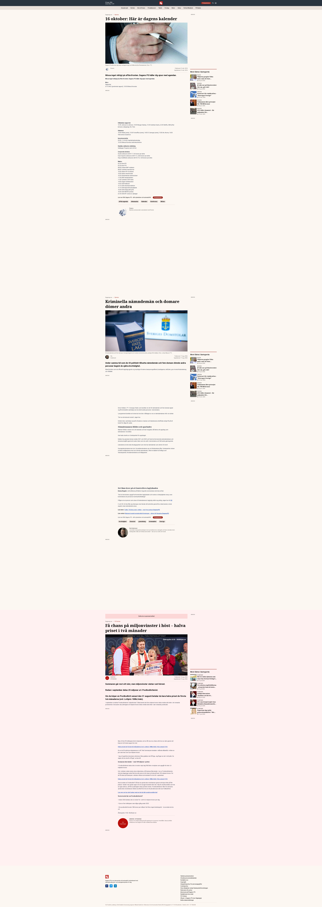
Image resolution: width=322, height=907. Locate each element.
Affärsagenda (123, 201)
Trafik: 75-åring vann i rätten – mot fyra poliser (142, 510)
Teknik (160, 8)
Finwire (131, 208)
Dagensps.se (108, 14)
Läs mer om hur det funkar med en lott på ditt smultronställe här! (137, 792)
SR (171, 500)
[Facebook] (106, 885)
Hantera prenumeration (187, 876)
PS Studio (198, 8)
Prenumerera (206, 3)
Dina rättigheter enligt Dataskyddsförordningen (194, 888)
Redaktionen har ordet (186, 894)
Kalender (144, 201)
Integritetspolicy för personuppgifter (191, 884)
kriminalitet (152, 521)
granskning (142, 521)
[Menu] (216, 3)
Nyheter (117, 14)
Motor (173, 8)
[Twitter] (111, 885)
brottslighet (122, 521)
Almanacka (134, 201)
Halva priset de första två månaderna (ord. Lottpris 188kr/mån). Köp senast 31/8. (143, 747)
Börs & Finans (141, 8)
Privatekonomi (152, 8)
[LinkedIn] (115, 885)
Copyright (183, 882)
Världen (132, 8)
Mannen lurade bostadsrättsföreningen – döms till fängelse (147, 513)
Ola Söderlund (133, 528)
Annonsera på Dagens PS (187, 892)
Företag (167, 8)
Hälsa (179, 8)
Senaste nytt (124, 8)
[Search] (213, 3)
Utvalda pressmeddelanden (188, 878)
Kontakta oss (184, 880)
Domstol (132, 521)
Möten (163, 201)
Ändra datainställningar (187, 900)
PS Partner (117, 621)
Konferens (154, 201)
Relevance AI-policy (186, 890)
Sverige (162, 521)
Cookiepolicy (184, 886)
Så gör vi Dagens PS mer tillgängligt (191, 898)
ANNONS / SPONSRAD (135, 819)
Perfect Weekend (188, 8)
